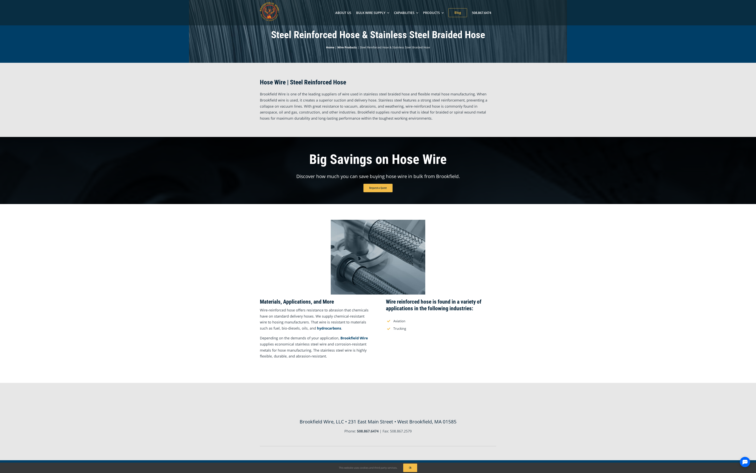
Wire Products (347, 47)
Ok (410, 467)
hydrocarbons (329, 328)
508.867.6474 (368, 431)
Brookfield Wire (354, 338)
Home (330, 47)
